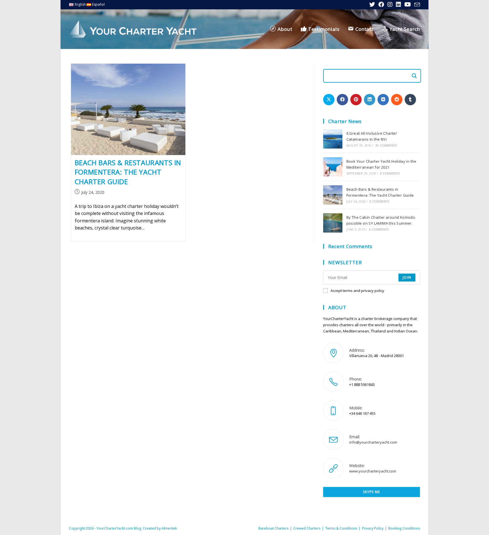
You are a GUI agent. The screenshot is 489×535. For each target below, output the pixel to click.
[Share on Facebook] (342, 99)
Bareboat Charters (273, 528)
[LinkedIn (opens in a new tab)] (398, 4)
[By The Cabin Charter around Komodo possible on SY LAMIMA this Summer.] (332, 223)
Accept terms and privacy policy (357, 290)
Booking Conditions (404, 528)
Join (407, 277)
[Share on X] (328, 99)
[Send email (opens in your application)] (416, 5)
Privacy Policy (372, 528)
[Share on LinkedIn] (369, 99)
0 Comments (390, 173)
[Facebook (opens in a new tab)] (381, 4)
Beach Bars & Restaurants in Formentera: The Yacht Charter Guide (128, 172)
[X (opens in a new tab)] (372, 4)
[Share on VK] (383, 99)
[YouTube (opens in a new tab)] (408, 4)
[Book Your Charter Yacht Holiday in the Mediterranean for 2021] (332, 167)
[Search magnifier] (414, 76)
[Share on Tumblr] (410, 99)
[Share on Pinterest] (356, 99)
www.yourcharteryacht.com (372, 471)
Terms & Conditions (341, 528)
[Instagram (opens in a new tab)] (390, 4)
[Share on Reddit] (396, 99)
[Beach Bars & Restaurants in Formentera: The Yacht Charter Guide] (332, 195)
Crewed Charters (306, 528)
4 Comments (379, 229)
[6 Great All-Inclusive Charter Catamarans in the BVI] (332, 139)
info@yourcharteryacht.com (373, 442)
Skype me (371, 491)
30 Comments (386, 145)
